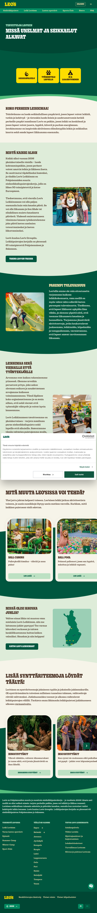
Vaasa (36, 884)
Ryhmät (6, 836)
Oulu (36, 862)
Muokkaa (47, 474)
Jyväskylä (38, 841)
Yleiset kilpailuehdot (66, 897)
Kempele (38, 845)
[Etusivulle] (10, 4)
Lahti (36, 854)
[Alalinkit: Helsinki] (44, 832)
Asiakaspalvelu (72, 828)
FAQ (92, 11)
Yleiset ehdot (49, 897)
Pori (35, 867)
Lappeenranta (40, 858)
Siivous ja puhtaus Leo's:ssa (77, 852)
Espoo (36, 828)
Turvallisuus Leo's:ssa (75, 848)
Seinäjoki (38, 875)
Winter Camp (8, 845)
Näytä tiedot (85, 467)
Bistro (82, 11)
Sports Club (68, 11)
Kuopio (37, 849)
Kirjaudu (80, 4)
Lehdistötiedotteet (74, 843)
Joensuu (37, 837)
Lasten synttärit (49, 11)
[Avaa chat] (91, 886)
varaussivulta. (23, 704)
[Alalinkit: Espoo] (42, 828)
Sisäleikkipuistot (10, 11)
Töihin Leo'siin (71, 832)
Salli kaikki (79, 474)
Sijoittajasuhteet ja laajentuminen (74, 837)
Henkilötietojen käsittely (30, 897)
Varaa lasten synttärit (12, 832)
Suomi (11, 906)
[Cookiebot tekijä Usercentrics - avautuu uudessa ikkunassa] (84, 437)
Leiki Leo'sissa (30, 11)
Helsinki (37, 832)
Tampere (38, 879)
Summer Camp (9, 840)
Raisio (36, 871)
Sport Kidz (7, 849)
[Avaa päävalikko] (90, 4)
